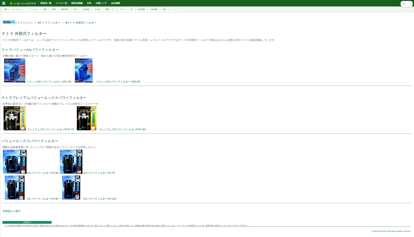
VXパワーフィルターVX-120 (99, 198)
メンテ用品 (176, 9)
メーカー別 (61, 3)
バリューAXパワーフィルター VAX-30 (49, 81)
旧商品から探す (12, 211)
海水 (164, 9)
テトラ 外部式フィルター (81, 22)
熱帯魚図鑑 (77, 3)
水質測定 (86, 9)
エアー (123, 9)
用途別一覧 (46, 3)
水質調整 (141, 9)
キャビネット (18, 9)
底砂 (45, 9)
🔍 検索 (407, 4)
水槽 (5, 9)
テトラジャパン (24, 22)
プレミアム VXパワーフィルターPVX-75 (50, 129)
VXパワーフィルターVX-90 (42, 198)
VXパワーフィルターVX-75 (99, 173)
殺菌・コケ (110, 9)
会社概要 (115, 3)
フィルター (33, 9)
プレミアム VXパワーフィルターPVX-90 (122, 129)
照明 (54, 9)
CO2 (75, 9)
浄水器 (97, 9)
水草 (89, 3)
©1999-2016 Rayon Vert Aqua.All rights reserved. (391, 231)
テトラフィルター (50, 22)
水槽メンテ (101, 3)
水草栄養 (154, 9)
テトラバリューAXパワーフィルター (30, 50)
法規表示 (27, 222)
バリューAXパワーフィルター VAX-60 (118, 81)
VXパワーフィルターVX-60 (42, 173)
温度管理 (64, 9)
